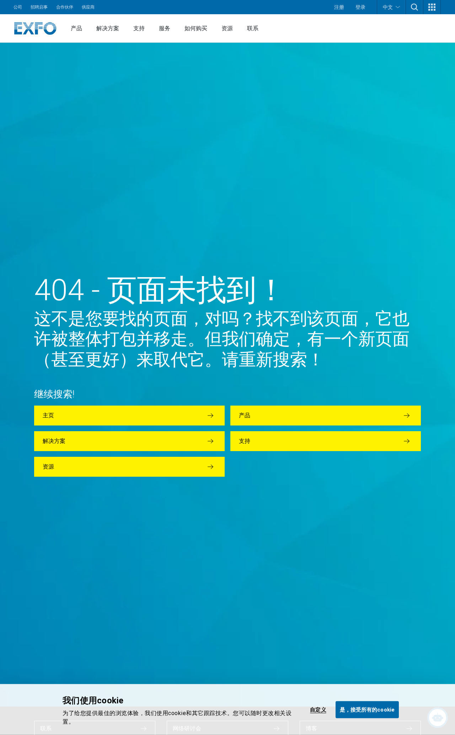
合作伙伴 (64, 7)
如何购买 (195, 28)
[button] (414, 7)
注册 (339, 7)
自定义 (318, 709)
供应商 (88, 7)
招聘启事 (39, 7)
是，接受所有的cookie (367, 709)
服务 (164, 28)
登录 (360, 7)
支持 (139, 28)
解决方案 (107, 28)
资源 (227, 28)
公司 (18, 7)
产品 (76, 28)
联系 (252, 28)
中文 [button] (388, 7)
